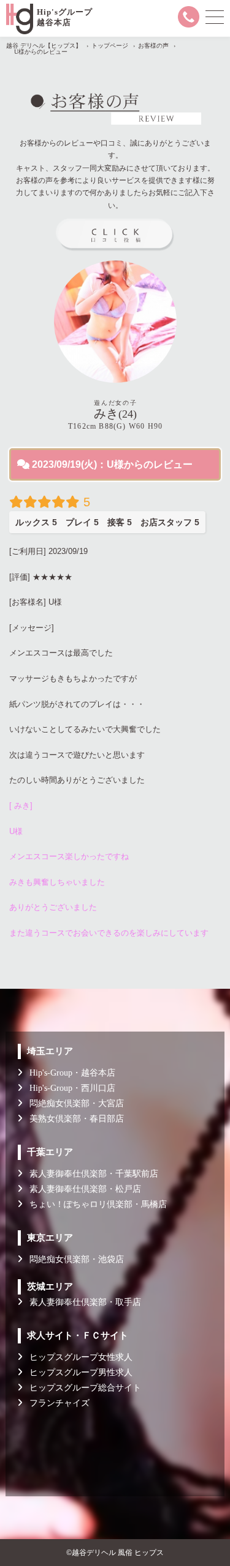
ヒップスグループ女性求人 (77, 1357)
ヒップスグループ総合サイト (81, 1387)
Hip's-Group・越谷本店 (68, 1072)
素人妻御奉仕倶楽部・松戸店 (81, 1189)
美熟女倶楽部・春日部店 (73, 1118)
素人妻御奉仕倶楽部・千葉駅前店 (90, 1173)
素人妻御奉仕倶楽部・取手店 (81, 1302)
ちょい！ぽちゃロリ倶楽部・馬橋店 (94, 1204)
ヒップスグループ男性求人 (77, 1372)
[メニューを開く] (214, 17)
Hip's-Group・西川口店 (68, 1088)
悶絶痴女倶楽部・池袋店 (73, 1259)
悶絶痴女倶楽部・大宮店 (73, 1103)
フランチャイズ (56, 1403)
